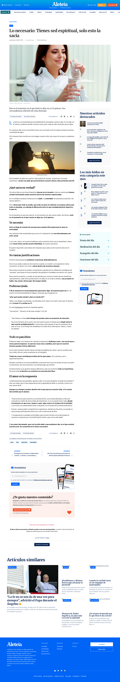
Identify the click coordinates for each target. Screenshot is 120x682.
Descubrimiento (70, 12)
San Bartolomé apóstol (65, 8)
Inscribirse (15, 484)
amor (11, 442)
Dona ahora (112, 5)
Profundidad (48, 12)
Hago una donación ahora (21, 510)
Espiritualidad (59, 12)
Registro (100, 5)
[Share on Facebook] (61, 116)
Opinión (39, 12)
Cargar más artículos (94, 160)
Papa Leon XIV (103, 12)
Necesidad (33, 442)
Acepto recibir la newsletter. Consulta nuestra (33, 480)
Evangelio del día (89, 253)
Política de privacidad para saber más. (43, 480)
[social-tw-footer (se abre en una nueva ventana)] (61, 671)
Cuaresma (19, 307)
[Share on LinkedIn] (64, 116)
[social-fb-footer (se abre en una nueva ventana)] (58, 671)
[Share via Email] (71, 116)
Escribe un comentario (42, 544)
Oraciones (4, 12)
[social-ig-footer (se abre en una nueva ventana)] (65, 671)
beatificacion (67, 600)
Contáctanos (75, 676)
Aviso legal (68, 676)
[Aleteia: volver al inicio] (60, 4)
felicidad (66, 567)
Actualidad (92, 12)
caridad (93, 567)
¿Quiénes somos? (59, 676)
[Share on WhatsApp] (74, 116)
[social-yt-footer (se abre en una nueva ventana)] (55, 671)
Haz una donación (48, 676)
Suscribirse (102, 644)
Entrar (47, 538)
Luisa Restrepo (30, 40)
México (112, 12)
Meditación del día (90, 246)
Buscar (27, 5)
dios (17, 442)
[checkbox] (11, 480)
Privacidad (83, 676)
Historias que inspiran (20, 12)
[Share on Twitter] (67, 116)
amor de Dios (94, 600)
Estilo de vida (82, 12)
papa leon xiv (12, 567)
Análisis (31, 12)
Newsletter (60, 646)
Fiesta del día (87, 240)
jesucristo (24, 442)
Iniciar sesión (92, 5)
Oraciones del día (89, 259)
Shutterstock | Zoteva (42, 175)
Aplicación (59, 649)
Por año (74, 646)
